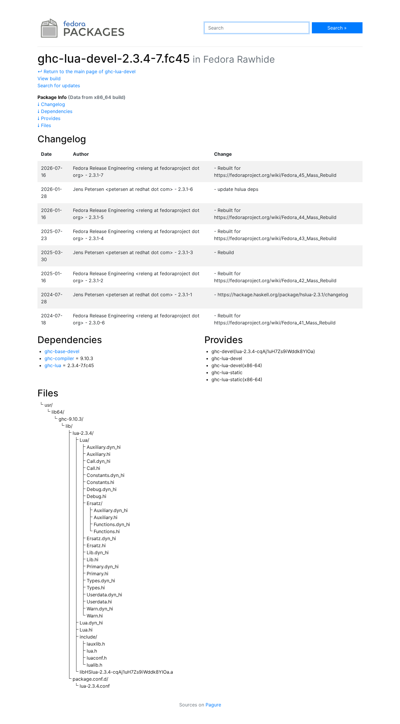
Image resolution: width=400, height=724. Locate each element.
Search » (337, 28)
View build (49, 78)
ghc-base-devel (62, 351)
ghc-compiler (59, 358)
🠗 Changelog (51, 104)
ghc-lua (53, 365)
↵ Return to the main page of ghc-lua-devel (86, 71)
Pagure (213, 705)
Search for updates (58, 85)
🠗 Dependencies (54, 111)
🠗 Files (44, 125)
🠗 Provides (48, 118)
